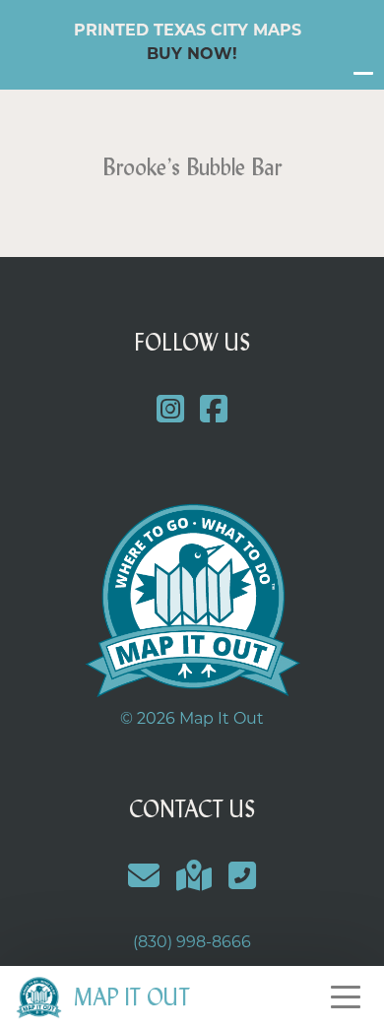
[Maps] (194, 876)
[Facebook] (214, 409)
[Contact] (144, 876)
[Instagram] (170, 409)
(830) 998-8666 (192, 941)
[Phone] (242, 876)
